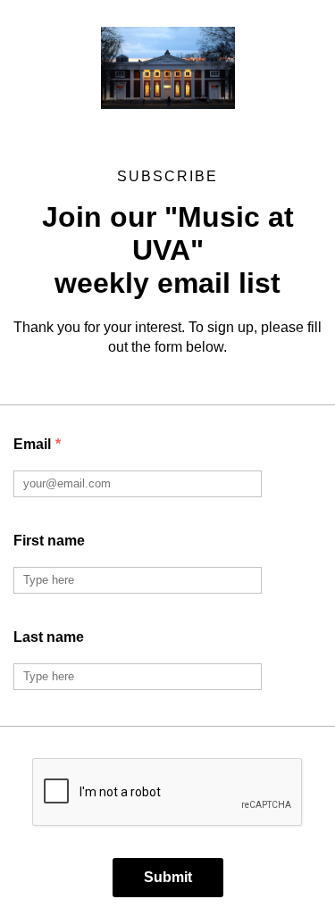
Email (37, 444)
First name (49, 540)
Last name (48, 637)
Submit (168, 877)
